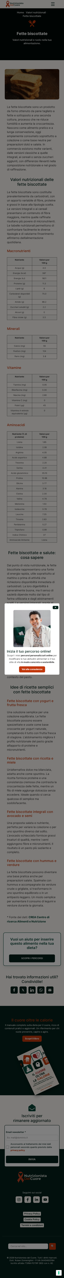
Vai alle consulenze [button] (32, 669)
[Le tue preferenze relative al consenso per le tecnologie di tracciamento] (59, 1273)
